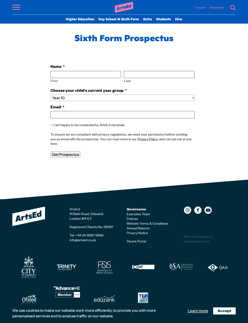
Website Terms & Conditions (147, 223)
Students (163, 19)
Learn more (198, 310)
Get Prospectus (65, 154)
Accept (224, 310)
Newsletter (217, 7)
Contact (200, 7)
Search (233, 7)
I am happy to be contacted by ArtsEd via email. (89, 124)
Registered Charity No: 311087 (91, 226)
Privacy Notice (137, 232)
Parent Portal (136, 241)
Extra (147, 19)
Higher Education (80, 19)
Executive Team (138, 213)
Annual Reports (138, 228)
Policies (132, 218)
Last (127, 80)
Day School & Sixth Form (118, 19)
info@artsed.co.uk (83, 239)
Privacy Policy (147, 138)
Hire (178, 19)
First (54, 80)
